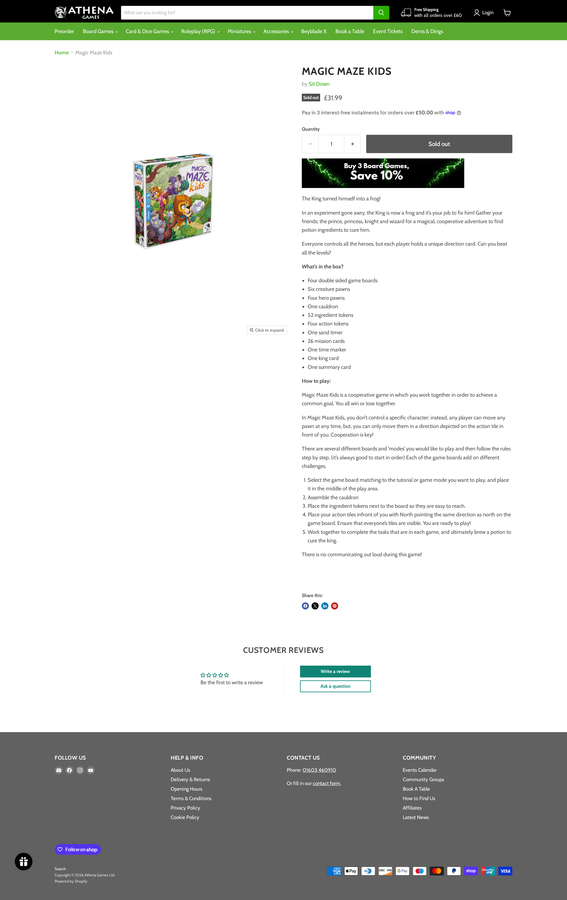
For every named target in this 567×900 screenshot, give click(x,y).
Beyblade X (314, 31)
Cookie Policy (185, 817)
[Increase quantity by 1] (352, 144)
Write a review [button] (335, 671)
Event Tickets (388, 31)
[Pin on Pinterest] (334, 605)
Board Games (99, 31)
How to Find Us (419, 798)
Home (62, 53)
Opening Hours (186, 789)
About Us (180, 770)
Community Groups (423, 779)
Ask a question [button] (335, 686)
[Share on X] (315, 605)
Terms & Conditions (191, 798)
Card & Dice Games (148, 31)
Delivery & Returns (190, 779)
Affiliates (412, 808)
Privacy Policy (185, 808)
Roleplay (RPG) (198, 31)
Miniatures (240, 31)
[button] (485, 12)
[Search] (381, 13)
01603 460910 (319, 770)
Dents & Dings (427, 31)
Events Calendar (419, 770)
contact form (326, 783)
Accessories (276, 31)
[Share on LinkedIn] (324, 605)
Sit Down (319, 84)
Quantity (311, 129)
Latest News (416, 817)
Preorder (64, 31)
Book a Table (349, 31)
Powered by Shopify (71, 881)
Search (60, 868)
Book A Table (416, 789)
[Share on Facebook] (305, 605)
